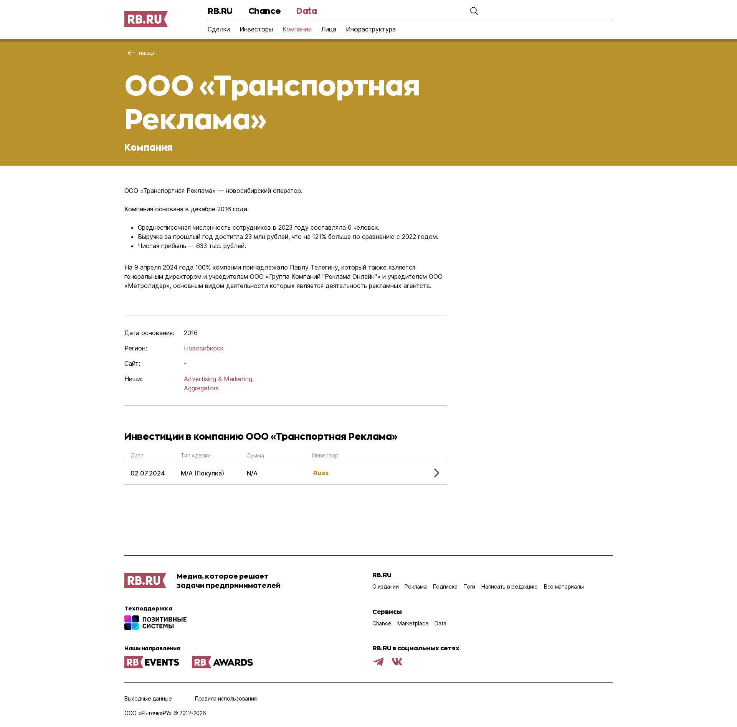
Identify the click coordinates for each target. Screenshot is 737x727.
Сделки (219, 29)
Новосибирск (203, 348)
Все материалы (563, 586)
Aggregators (201, 388)
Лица (328, 29)
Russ (321, 473)
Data (306, 10)
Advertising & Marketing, (219, 379)
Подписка (445, 586)
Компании (297, 29)
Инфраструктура (371, 29)
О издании (385, 586)
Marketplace (412, 623)
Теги (469, 586)
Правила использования (226, 698)
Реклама (415, 586)
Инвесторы (256, 29)
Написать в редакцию (509, 586)
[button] (474, 10)
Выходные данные (148, 698)
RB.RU (220, 10)
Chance (264, 10)
